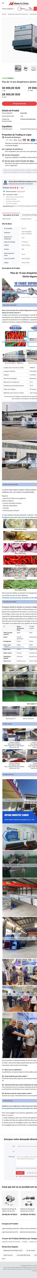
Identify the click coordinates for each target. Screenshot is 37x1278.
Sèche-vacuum (8, 1255)
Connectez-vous (8, 206)
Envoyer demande (19, 104)
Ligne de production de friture (11, 1232)
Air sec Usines (31, 1250)
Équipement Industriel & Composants (18, 14)
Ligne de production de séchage (11, 1228)
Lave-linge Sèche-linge (23, 1255)
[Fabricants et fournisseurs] (18, 3)
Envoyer (20, 1173)
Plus (3, 1259)
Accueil (4, 14)
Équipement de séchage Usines (13, 1250)
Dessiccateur (33, 14)
